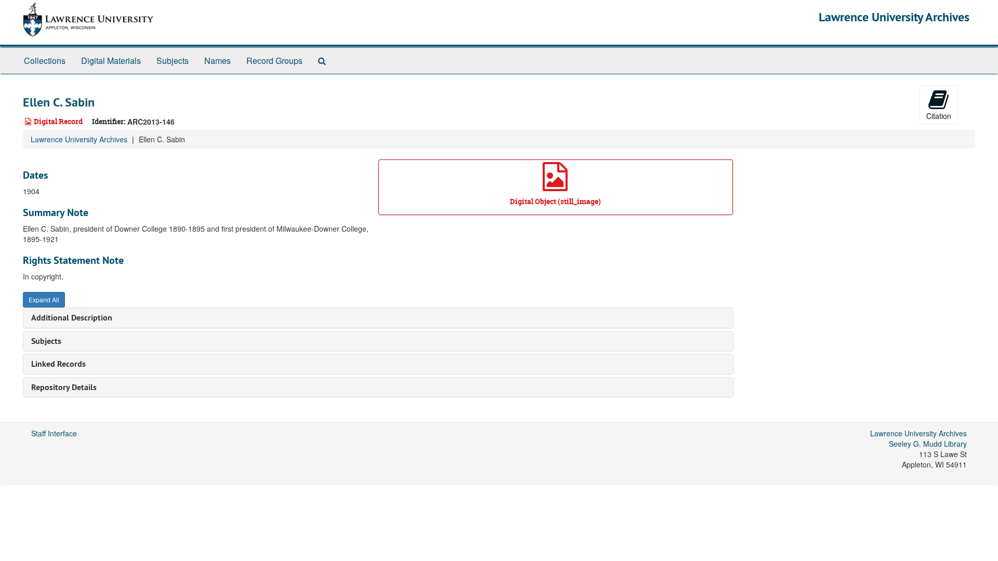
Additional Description (71, 317)
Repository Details (64, 387)
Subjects (172, 60)
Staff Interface (54, 433)
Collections (44, 60)
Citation (938, 116)
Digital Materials (111, 60)
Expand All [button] (44, 299)
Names (217, 60)
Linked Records (58, 363)
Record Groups (274, 60)
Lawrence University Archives (894, 17)
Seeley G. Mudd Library (928, 443)
